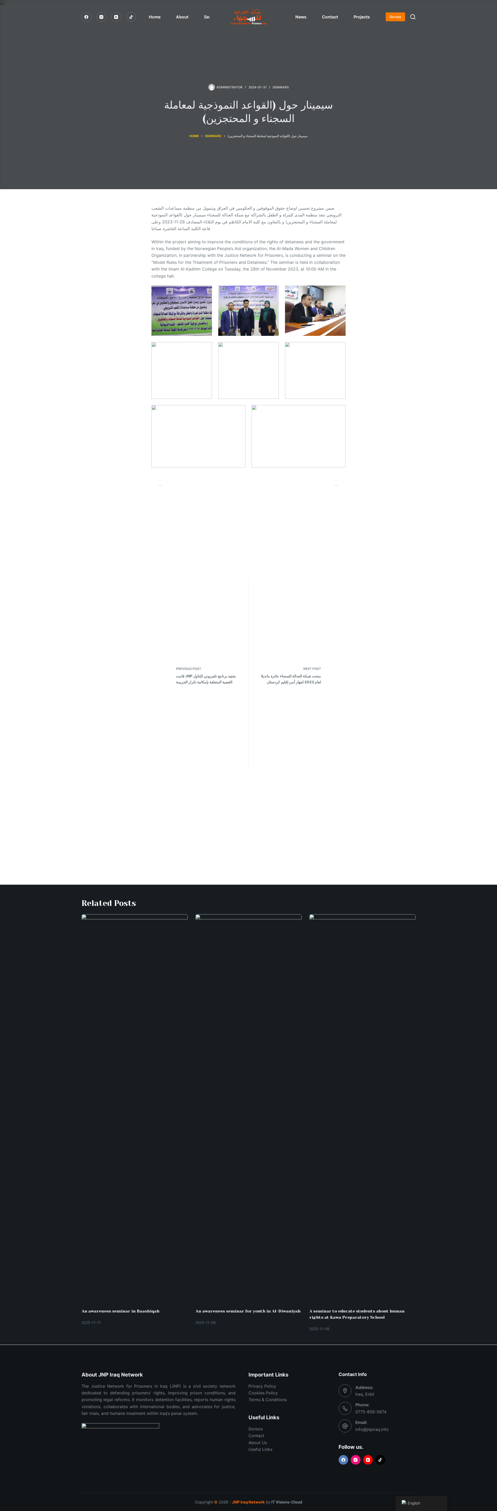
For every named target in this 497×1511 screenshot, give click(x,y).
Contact (330, 16)
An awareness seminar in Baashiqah (120, 1311)
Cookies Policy (263, 1392)
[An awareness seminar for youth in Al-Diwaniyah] (248, 1108)
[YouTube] (116, 17)
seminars (281, 87)
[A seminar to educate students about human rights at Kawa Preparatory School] (362, 1108)
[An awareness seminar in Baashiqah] (135, 1108)
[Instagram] (101, 17)
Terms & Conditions (267, 1399)
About (182, 16)
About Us (257, 1442)
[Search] (412, 16)
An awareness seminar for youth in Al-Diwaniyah (248, 1311)
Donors (255, 1428)
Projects (362, 16)
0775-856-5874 (370, 1411)
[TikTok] (131, 17)
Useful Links (260, 1449)
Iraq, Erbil (364, 1394)
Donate (395, 17)
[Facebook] (86, 17)
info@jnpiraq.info (372, 1429)
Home (154, 16)
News (300, 16)
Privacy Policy (262, 1386)
